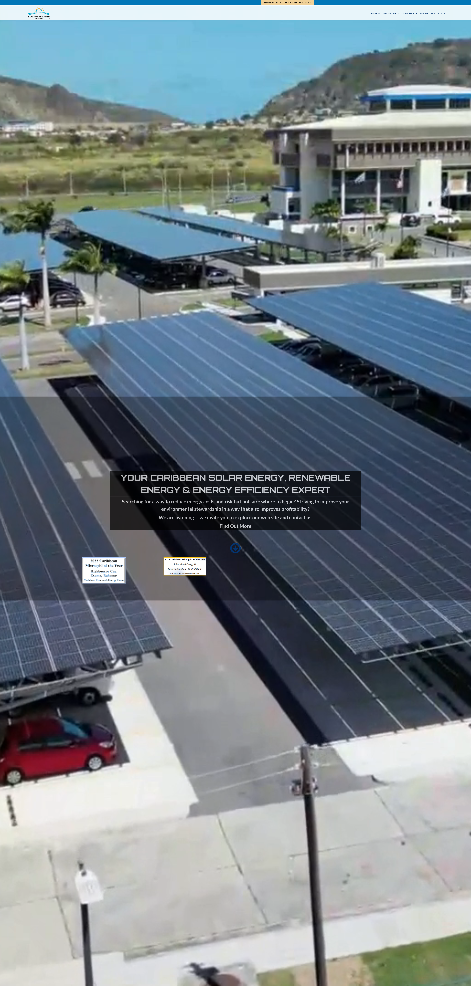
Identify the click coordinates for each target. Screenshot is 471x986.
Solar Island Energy (39, 13)
